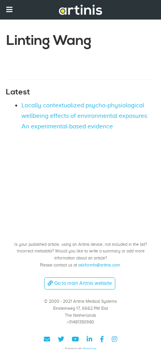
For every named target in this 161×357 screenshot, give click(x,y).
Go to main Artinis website (83, 283)
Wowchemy (90, 348)
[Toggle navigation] (9, 9)
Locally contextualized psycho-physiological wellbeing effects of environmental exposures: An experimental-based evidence (84, 116)
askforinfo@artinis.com (99, 265)
